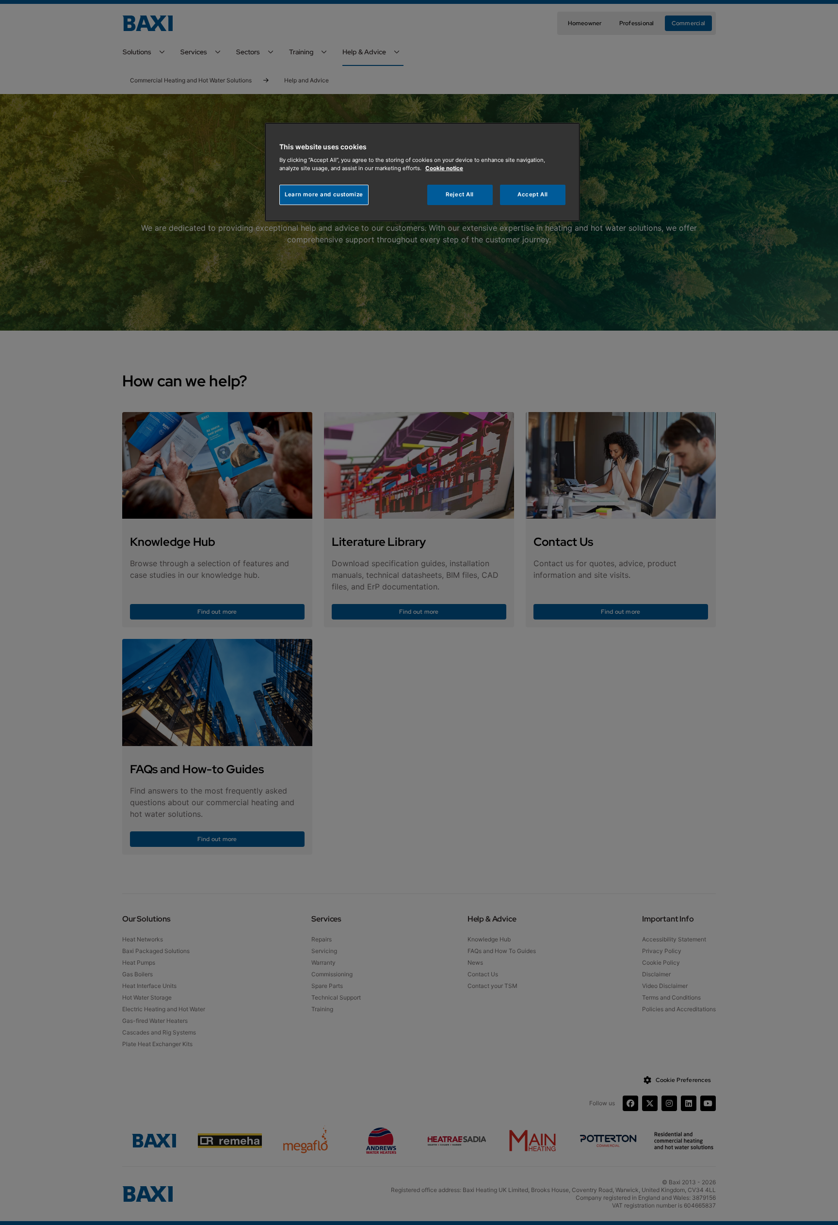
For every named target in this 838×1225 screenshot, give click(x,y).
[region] (422, 172)
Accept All (532, 194)
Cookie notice (444, 168)
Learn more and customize (324, 194)
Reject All (460, 194)
